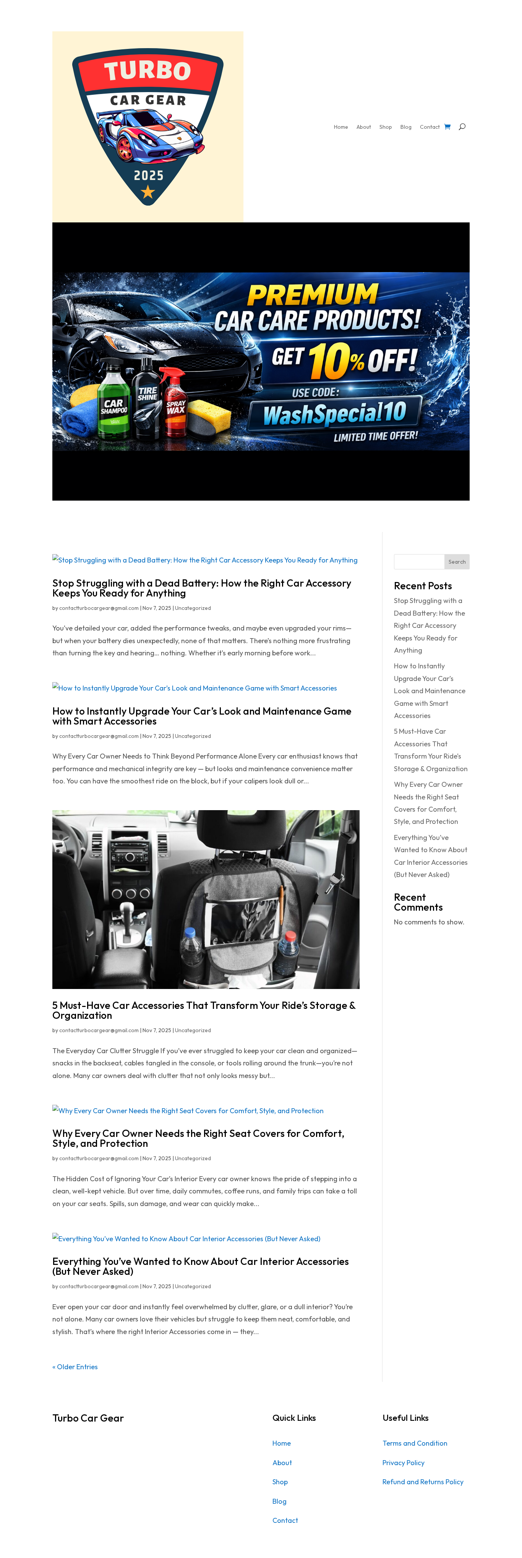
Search (457, 561)
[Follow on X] (74, 1444)
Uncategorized (193, 608)
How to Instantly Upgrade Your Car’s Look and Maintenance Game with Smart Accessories (202, 716)
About (364, 126)
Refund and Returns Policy (423, 1481)
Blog (406, 126)
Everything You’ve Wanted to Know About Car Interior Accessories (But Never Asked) (200, 1266)
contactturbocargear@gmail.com (99, 608)
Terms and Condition (415, 1443)
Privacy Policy (404, 1462)
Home (341, 126)
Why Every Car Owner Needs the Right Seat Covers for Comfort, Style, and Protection (198, 1138)
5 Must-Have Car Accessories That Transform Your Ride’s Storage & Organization (203, 1010)
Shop (385, 126)
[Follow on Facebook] (58, 1444)
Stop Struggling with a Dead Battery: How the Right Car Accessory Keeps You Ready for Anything (201, 588)
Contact (430, 126)
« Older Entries (75, 1366)
